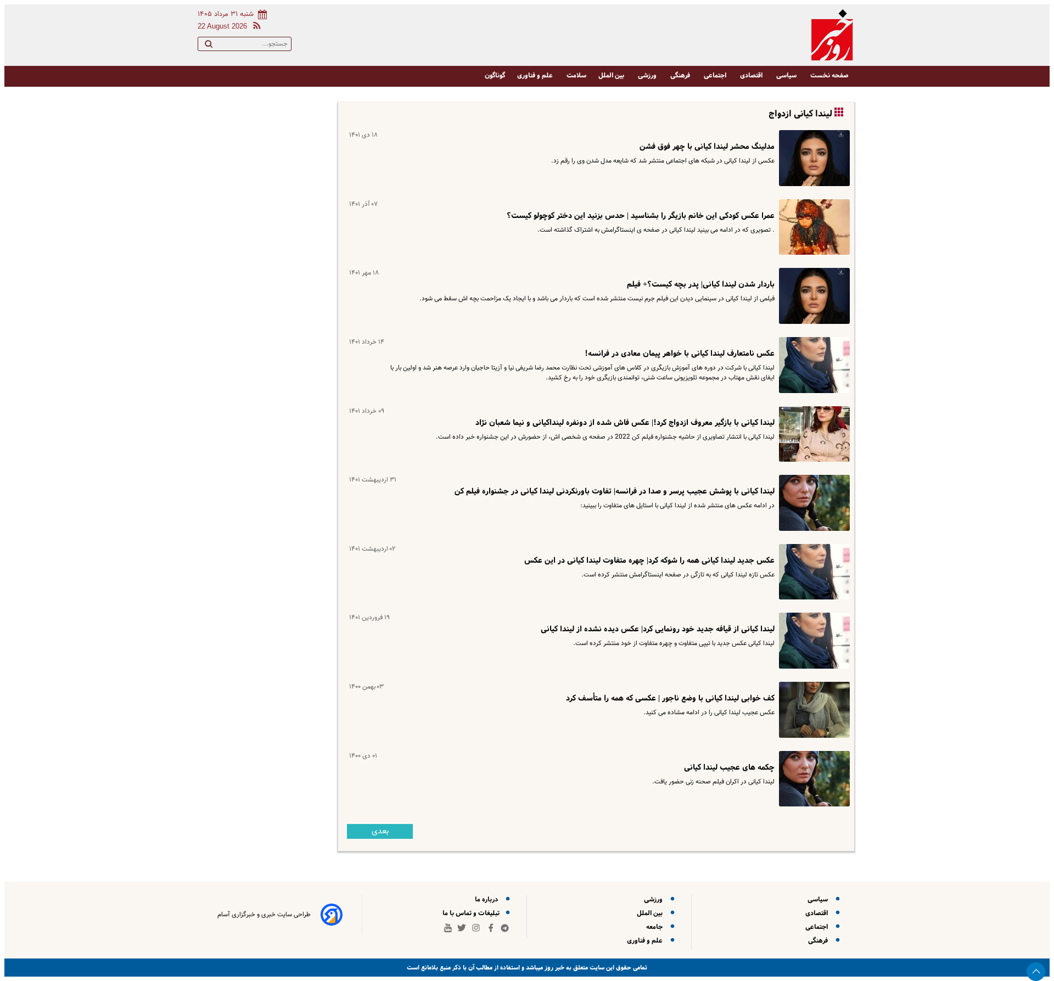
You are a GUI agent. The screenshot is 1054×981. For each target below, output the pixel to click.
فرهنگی (681, 75)
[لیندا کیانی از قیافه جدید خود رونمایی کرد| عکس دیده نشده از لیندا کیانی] (812, 641)
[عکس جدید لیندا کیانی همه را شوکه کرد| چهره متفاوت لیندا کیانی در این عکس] (812, 572)
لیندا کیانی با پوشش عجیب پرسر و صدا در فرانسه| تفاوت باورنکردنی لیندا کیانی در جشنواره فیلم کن (615, 491)
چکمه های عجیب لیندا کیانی (729, 767)
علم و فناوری (535, 75)
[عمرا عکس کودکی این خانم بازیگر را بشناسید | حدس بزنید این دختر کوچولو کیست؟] (812, 227)
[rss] (254, 27)
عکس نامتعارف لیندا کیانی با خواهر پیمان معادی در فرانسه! (680, 353)
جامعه (656, 927)
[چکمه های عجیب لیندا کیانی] (812, 779)
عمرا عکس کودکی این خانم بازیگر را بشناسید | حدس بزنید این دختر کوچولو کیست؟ (641, 215)
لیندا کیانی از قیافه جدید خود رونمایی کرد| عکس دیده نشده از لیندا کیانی (658, 629)
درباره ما (488, 899)
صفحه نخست (829, 75)
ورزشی (648, 75)
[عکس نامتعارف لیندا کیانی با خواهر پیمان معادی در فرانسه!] (812, 365)
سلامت (576, 75)
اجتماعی (716, 75)
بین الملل (612, 75)
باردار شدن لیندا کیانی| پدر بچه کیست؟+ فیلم (701, 284)
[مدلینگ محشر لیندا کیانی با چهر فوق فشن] (812, 158)
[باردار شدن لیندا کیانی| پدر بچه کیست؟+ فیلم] (812, 296)
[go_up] (1036, 971)
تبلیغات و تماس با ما (471, 913)
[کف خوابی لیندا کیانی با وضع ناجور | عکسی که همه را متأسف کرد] (812, 710)
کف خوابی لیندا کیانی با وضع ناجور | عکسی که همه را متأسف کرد (670, 698)
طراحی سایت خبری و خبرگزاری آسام (264, 915)
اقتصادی (752, 75)
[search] (208, 46)
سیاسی (787, 75)
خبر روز (553, 967)
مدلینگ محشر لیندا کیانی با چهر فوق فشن (707, 146)
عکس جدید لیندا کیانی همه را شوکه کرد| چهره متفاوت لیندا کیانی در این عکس (649, 560)
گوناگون (495, 75)
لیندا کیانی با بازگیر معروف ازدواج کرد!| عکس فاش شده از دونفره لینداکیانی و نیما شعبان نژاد (625, 422)
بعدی (380, 831)
